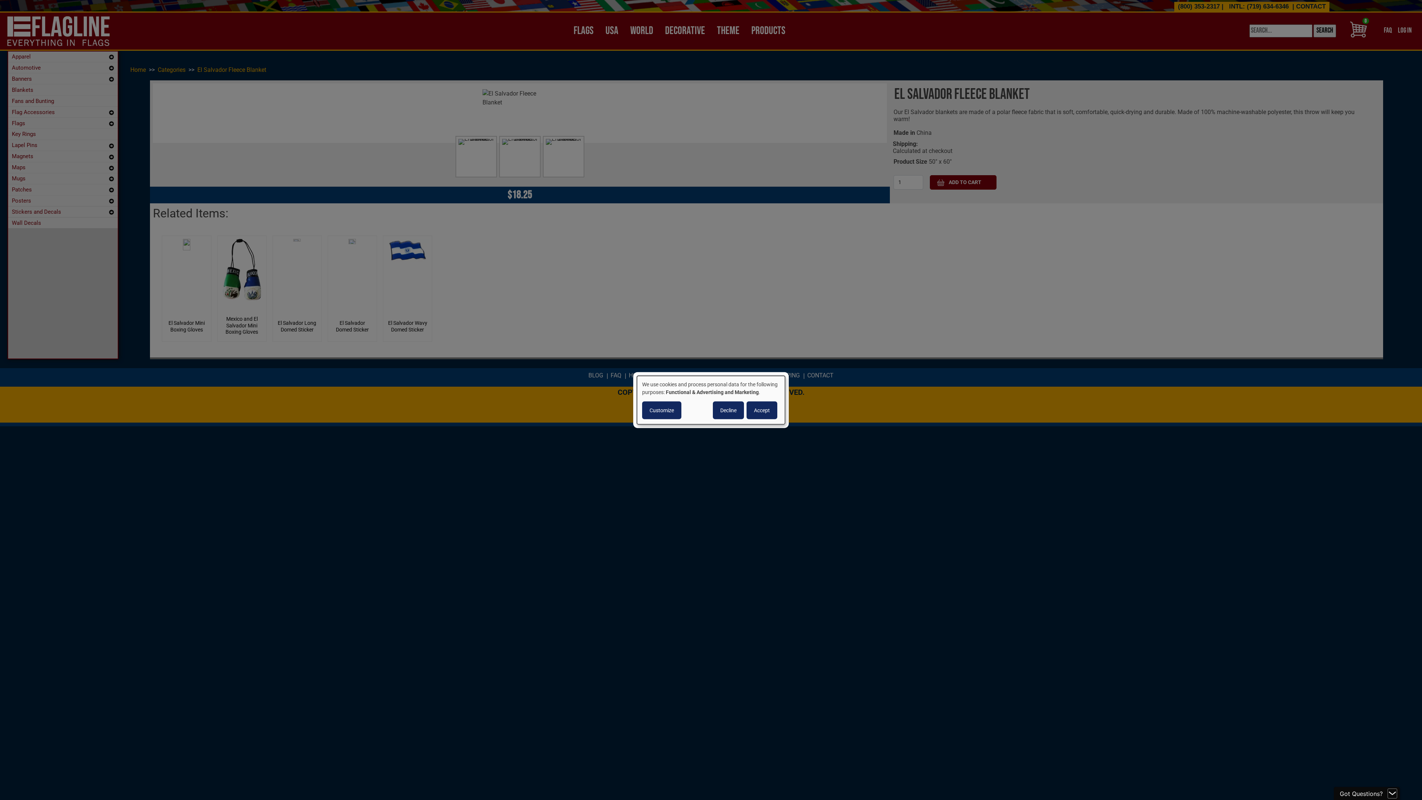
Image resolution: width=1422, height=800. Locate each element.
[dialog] (711, 400)
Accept (762, 410)
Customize (662, 410)
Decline (728, 410)
